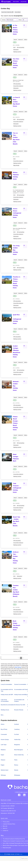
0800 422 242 (12, 810)
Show (20, 19)
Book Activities (16, 1)
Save (26, 25)
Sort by (3, 19)
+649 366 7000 (11, 813)
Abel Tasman (18, 667)
